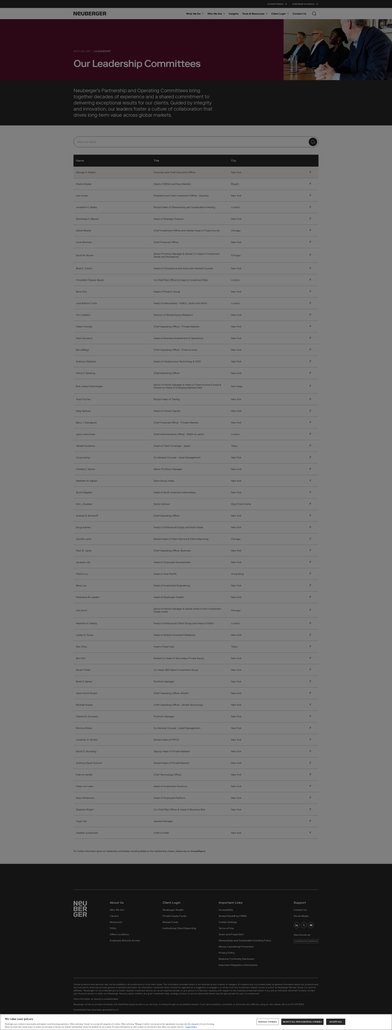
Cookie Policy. (191, 1027)
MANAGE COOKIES (267, 1022)
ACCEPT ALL (335, 1022)
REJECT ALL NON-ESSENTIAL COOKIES (302, 1022)
